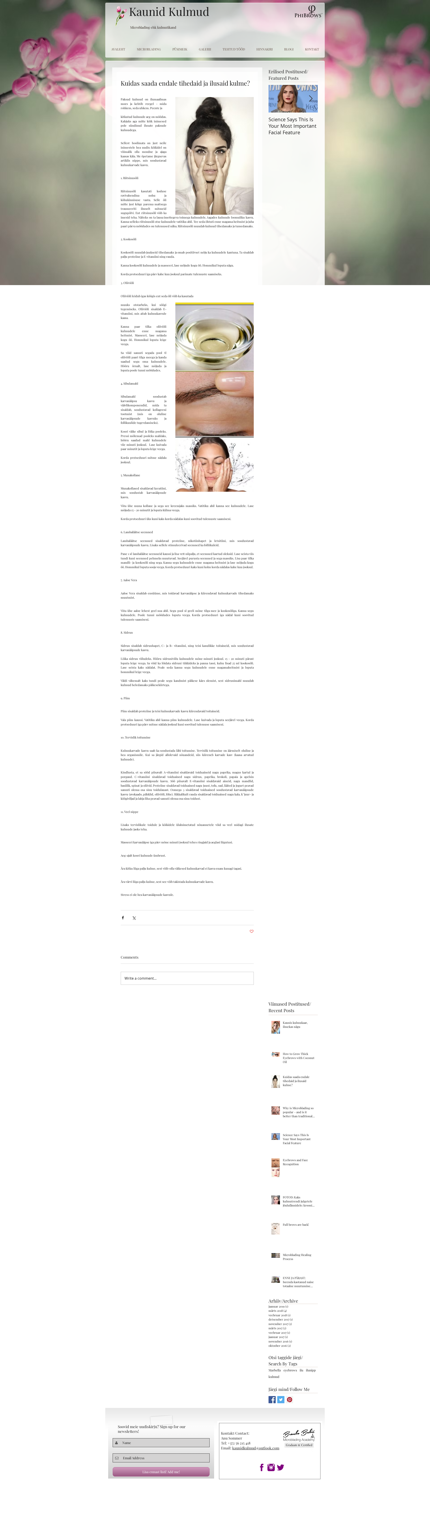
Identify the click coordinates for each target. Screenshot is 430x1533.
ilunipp (311, 1370)
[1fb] (261, 1467)
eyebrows (290, 1370)
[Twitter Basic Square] (280, 1399)
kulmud (274, 1377)
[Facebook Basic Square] (272, 1399)
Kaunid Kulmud (169, 11)
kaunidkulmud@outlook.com (255, 1448)
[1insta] (271, 1467)
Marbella (275, 1370)
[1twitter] (280, 1467)
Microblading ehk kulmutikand (153, 27)
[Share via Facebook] (123, 918)
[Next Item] (311, 98)
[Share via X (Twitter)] (134, 918)
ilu (301, 1370)
